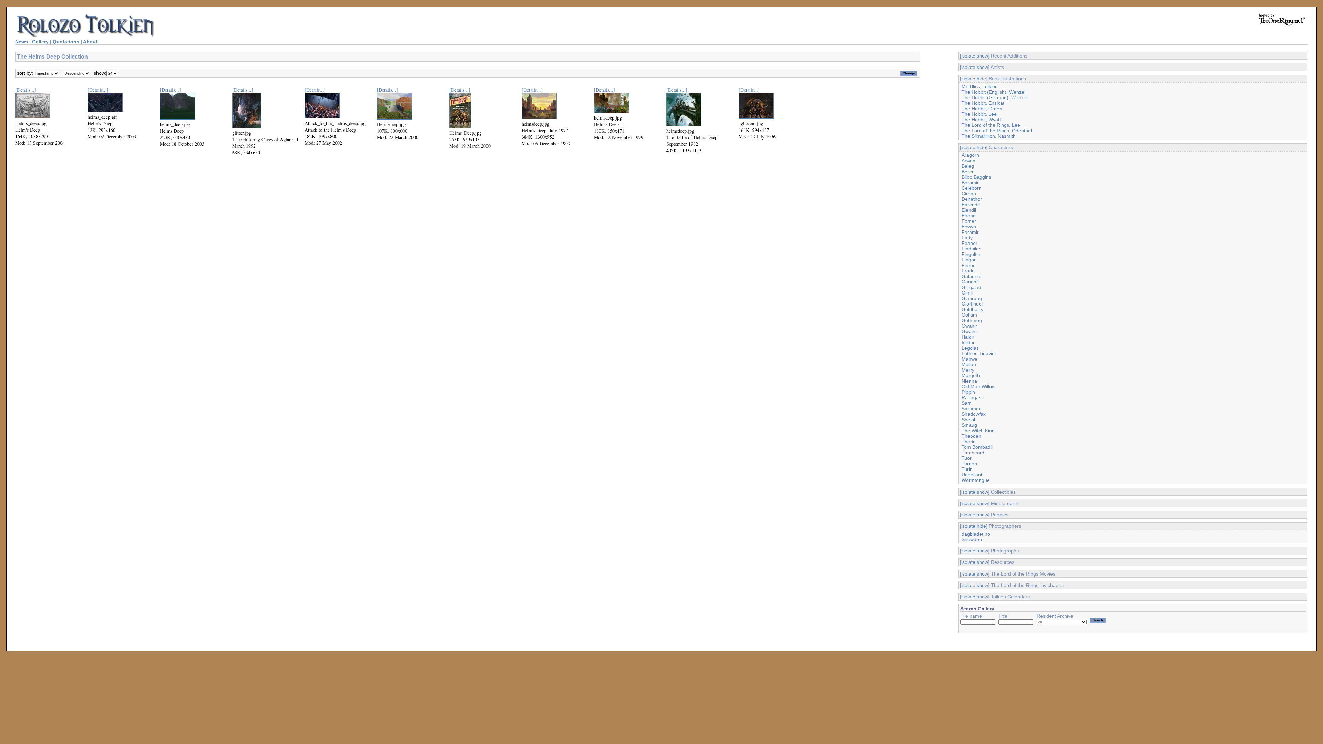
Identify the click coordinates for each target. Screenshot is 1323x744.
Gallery (40, 41)
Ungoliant (972, 474)
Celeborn (972, 188)
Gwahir (969, 326)
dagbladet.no (976, 534)
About (90, 41)
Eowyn (969, 226)
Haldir (968, 337)
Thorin (969, 441)
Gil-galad (971, 287)
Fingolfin (971, 254)
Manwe (969, 359)
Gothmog (972, 320)
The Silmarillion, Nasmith (989, 136)
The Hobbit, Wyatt (981, 119)
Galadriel (971, 276)
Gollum (969, 315)
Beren (968, 171)
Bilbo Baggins (976, 177)
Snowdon (972, 539)
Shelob (969, 419)
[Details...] (25, 89)
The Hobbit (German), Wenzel (994, 97)
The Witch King (978, 430)
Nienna (969, 381)
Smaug (969, 425)
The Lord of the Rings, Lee (991, 125)
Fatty (967, 237)
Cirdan (969, 193)
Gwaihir (970, 331)
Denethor (972, 199)
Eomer (969, 221)
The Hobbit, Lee (979, 114)
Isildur (968, 342)
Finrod (969, 265)
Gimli (967, 293)
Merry (968, 370)
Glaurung (972, 298)
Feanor (969, 243)
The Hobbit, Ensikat (983, 103)
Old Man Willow (978, 386)
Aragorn (970, 155)
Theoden (971, 436)
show (982, 56)
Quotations (66, 41)
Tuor (967, 458)
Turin (967, 469)
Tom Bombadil (977, 447)
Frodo (968, 270)
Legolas (970, 348)
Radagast (972, 397)
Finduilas (971, 248)
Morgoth (971, 375)
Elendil (969, 210)
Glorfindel (972, 304)
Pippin (968, 392)
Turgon (969, 463)
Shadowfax (974, 414)
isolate (968, 56)
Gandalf (970, 282)
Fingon (969, 259)
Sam (967, 403)
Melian (969, 364)
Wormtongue (976, 480)
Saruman (972, 408)
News (21, 41)
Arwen (968, 160)
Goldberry (972, 309)
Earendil (971, 204)
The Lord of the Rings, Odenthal (997, 130)
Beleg (968, 166)
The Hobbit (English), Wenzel (993, 92)
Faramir (970, 232)
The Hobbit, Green (982, 108)
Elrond (969, 215)
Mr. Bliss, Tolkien (980, 86)
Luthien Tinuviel (979, 353)
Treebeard (973, 452)
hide (981, 78)
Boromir (970, 182)
